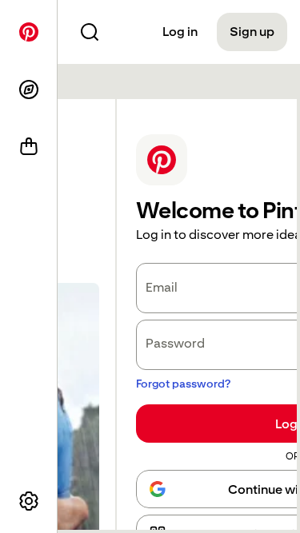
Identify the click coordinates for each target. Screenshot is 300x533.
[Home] (29, 32)
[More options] (29, 501)
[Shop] (29, 147)
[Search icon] (89, 32)
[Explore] (29, 89)
